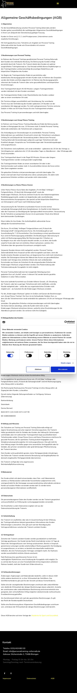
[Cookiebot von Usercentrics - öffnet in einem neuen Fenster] (66, 322)
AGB (52, 678)
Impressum (7, 678)
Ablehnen (38, 369)
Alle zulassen (62, 369)
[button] (57, 3)
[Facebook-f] (4, 673)
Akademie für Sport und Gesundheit (44, 615)
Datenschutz (31, 678)
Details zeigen (66, 363)
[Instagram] (11, 673)
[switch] (29, 355)
